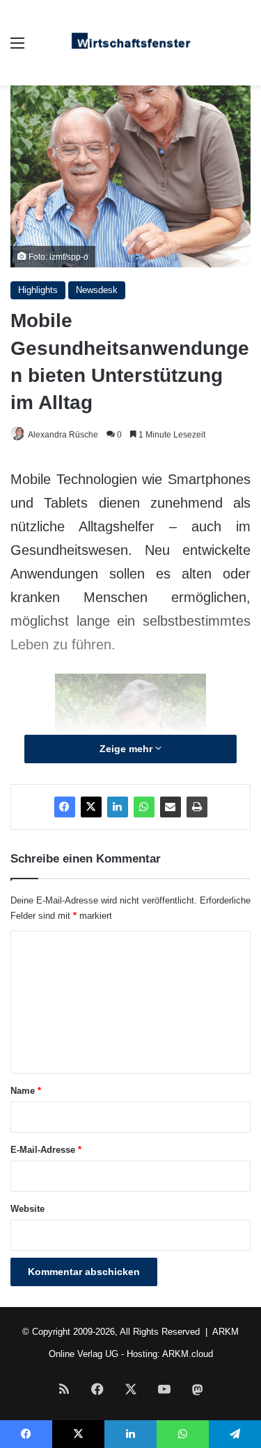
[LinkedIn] (117, 807)
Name (25, 1090)
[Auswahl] (17, 48)
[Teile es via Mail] (170, 807)
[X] (91, 807)
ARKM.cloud (187, 1354)
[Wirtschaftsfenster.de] (130, 43)
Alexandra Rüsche (63, 435)
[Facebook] (64, 807)
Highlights (38, 290)
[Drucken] (197, 807)
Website (27, 1209)
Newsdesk (97, 290)
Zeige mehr (127, 748)
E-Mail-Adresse (45, 1150)
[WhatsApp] (144, 807)
